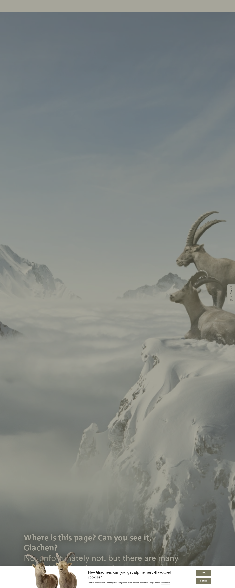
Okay (203, 573)
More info (165, 582)
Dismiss (203, 581)
